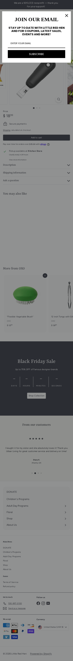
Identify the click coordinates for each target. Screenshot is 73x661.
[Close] (66, 15)
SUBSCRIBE (36, 54)
